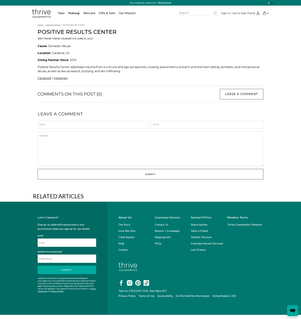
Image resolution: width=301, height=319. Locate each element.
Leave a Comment (241, 94)
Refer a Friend (199, 230)
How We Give (126, 230)
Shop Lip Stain (164, 2)
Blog (121, 243)
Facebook (44, 78)
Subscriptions (199, 224)
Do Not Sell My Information (192, 295)
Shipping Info (163, 237)
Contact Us (161, 224)
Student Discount (201, 237)
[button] (240, 13)
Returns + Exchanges (167, 230)
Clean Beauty (126, 237)
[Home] (128, 275)
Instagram (61, 78)
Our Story (124, 224)
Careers (123, 249)
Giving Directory (53, 25)
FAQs (158, 243)
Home (41, 25)
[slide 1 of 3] (269, 3)
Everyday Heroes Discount (207, 243)
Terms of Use (146, 295)
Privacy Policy (57, 291)
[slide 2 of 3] (271, 3)
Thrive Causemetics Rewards (244, 224)
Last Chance (198, 249)
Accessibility (165, 295)
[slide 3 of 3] (273, 3)
